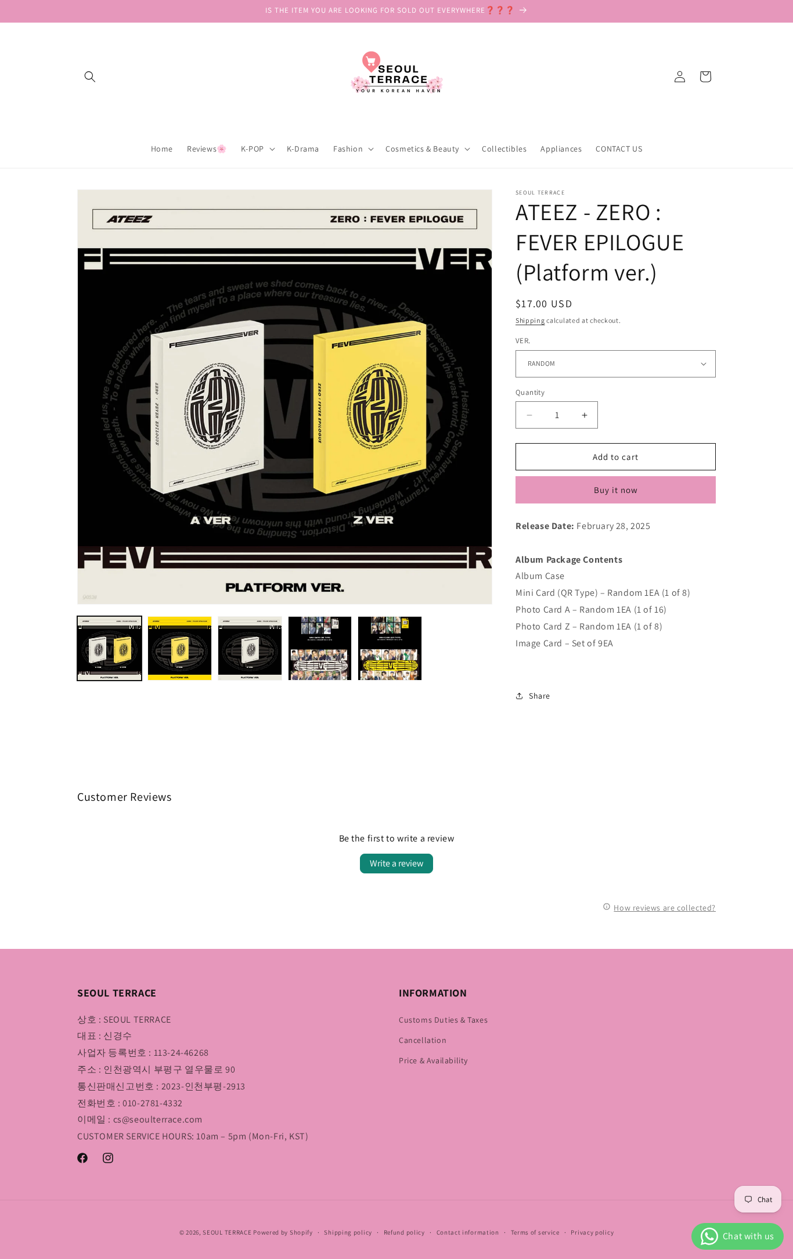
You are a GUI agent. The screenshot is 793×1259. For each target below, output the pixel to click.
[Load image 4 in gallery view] (320, 648)
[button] (90, 76)
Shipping (530, 320)
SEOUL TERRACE (227, 1232)
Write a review (396, 863)
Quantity (530, 392)
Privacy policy (592, 1232)
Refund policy (404, 1232)
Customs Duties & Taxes (443, 1020)
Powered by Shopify (283, 1232)
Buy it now (616, 489)
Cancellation (422, 1040)
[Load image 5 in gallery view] (390, 648)
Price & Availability (433, 1060)
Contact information (468, 1232)
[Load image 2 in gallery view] (179, 648)
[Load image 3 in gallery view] (250, 648)
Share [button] (539, 695)
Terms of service (535, 1232)
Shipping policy (348, 1232)
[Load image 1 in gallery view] (109, 648)
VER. (523, 341)
